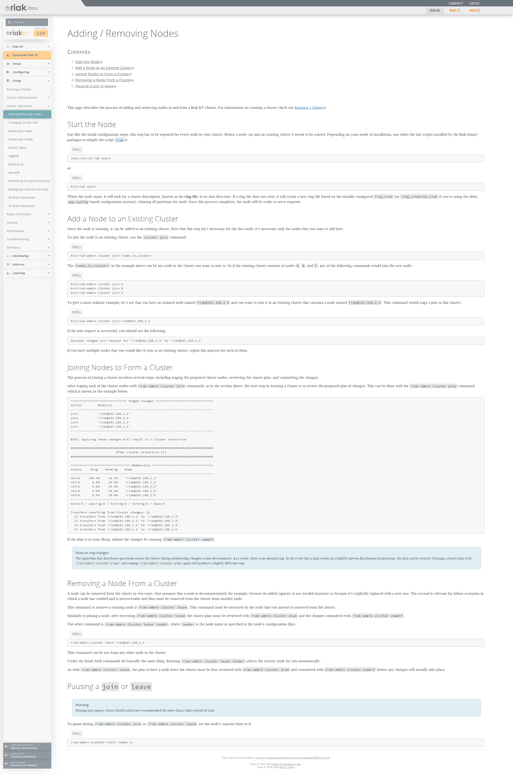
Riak (19, 32)
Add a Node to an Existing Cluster (103, 68)
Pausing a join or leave (94, 86)
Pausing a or (109, 686)
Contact (474, 3)
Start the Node (87, 62)
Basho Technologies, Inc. (287, 764)
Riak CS (475, 10)
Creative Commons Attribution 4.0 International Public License (293, 757)
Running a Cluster (309, 108)
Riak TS (455, 10)
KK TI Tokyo (286, 767)
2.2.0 (41, 33)
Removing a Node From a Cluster (103, 80)
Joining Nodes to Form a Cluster (102, 74)
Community (456, 3)
